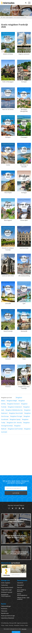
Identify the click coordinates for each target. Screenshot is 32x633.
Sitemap (22, 625)
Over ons (19, 587)
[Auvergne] (24, 70)
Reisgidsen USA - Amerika (14, 422)
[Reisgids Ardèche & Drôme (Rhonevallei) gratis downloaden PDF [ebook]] (8, 42)
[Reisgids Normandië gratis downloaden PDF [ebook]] (24, 319)
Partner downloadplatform (22, 594)
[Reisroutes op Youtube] (23, 508)
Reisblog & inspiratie (6, 592)
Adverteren (20, 583)
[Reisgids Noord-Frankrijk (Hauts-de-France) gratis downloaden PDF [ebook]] (8, 319)
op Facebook (10, 563)
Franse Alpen (24, 220)
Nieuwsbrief (20, 585)
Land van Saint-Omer (8, 275)
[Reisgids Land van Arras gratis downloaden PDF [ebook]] (24, 236)
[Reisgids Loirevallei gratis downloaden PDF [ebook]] (8, 291)
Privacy (2, 625)
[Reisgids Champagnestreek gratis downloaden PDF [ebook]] (24, 125)
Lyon (24, 303)
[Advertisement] (16, 452)
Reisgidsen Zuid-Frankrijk (15, 429)
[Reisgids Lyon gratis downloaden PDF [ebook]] (24, 291)
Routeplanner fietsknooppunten (6, 595)
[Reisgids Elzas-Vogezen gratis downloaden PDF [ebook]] (8, 208)
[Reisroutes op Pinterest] (16, 508)
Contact (26, 625)
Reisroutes (7, 3)
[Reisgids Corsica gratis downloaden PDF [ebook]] (8, 153)
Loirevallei (8, 303)
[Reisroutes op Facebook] (9, 508)
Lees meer (24, 629)
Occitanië (8, 359)
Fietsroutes (4, 611)
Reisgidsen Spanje (15, 419)
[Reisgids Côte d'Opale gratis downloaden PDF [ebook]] (8, 181)
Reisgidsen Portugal (16, 416)
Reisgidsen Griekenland (15, 407)
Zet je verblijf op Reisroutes (21, 590)
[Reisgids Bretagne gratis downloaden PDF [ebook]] (8, 125)
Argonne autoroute (24, 54)
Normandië (24, 331)
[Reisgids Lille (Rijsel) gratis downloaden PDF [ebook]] (24, 264)
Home (4, 17)
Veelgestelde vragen (6, 590)
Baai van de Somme (8, 109)
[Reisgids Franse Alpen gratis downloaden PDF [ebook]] (24, 208)
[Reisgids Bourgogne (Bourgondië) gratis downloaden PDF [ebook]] (24, 97)
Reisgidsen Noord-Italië (16, 413)
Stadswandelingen (6, 606)
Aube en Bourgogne (8, 82)
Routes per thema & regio (8, 615)
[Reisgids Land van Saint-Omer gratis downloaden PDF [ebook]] (8, 264)
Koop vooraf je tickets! (7, 587)
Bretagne (8, 137)
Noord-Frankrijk (8, 331)
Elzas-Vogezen (8, 220)
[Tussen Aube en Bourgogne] (8, 70)
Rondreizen (4, 608)
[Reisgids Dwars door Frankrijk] (24, 375)
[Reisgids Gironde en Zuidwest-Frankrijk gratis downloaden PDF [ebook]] (8, 236)
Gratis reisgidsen (9, 17)
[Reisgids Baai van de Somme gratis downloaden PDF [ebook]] (8, 97)
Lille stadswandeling (24, 275)
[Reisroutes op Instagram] (19, 508)
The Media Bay (5, 623)
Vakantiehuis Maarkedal (7, 618)
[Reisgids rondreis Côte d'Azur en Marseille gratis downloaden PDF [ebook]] (24, 153)
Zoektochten (4, 585)
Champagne (24, 137)
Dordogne (24, 192)
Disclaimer (11, 625)
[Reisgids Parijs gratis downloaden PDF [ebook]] (24, 347)
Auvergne (24, 82)
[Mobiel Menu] (29, 3)
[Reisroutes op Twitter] (12, 508)
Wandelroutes (5, 613)
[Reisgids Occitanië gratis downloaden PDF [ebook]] (8, 347)
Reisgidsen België (12, 401)
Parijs (24, 359)
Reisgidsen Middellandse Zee (14, 410)
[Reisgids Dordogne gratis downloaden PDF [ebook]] (24, 181)
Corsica (8, 165)
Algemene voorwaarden (22, 623)
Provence (8, 386)
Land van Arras (24, 248)
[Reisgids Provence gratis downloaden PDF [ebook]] (8, 375)
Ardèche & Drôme (8, 54)
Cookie (6, 625)
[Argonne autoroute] (24, 42)
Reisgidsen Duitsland (13, 404)
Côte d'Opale (8, 192)
